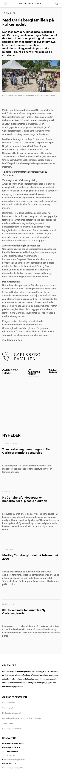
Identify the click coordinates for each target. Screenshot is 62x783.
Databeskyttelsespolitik (12, 768)
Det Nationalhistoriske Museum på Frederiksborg (21, 718)
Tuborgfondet (7, 723)
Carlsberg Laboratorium (11, 729)
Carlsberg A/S (8, 708)
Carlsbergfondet (8, 703)
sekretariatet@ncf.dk (15, 760)
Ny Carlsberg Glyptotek (11, 713)
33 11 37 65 (9, 756)
